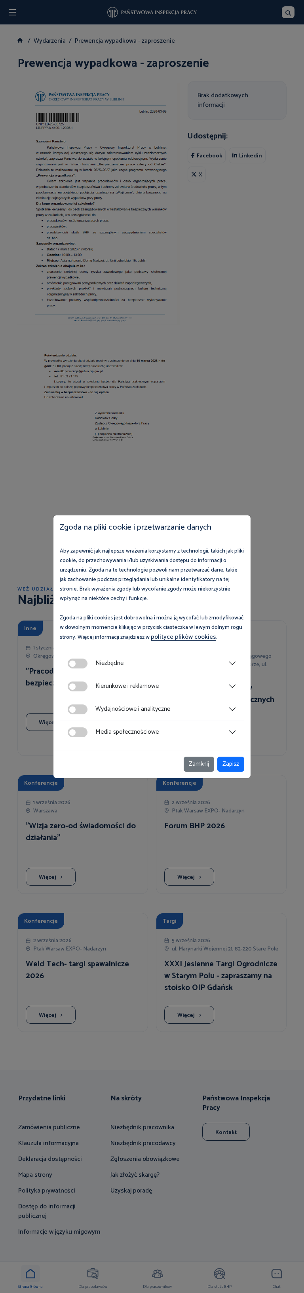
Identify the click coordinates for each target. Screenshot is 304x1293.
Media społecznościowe (127, 732)
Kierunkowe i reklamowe (127, 686)
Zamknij (199, 764)
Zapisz (230, 764)
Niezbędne (109, 663)
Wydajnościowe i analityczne (132, 709)
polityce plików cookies (183, 637)
